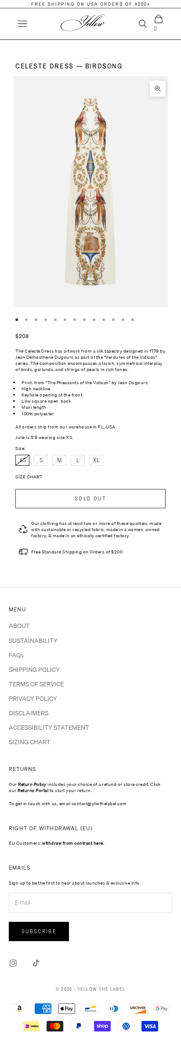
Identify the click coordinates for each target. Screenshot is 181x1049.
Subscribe (39, 931)
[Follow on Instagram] (13, 963)
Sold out (90, 498)
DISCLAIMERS (28, 713)
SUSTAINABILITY (33, 641)
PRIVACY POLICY (33, 698)
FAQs (16, 655)
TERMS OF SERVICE (36, 684)
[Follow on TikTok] (36, 963)
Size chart (28, 477)
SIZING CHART (30, 742)
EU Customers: (56, 842)
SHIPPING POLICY (34, 669)
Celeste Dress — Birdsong (69, 66)
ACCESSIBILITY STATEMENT (49, 727)
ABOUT (19, 626)
